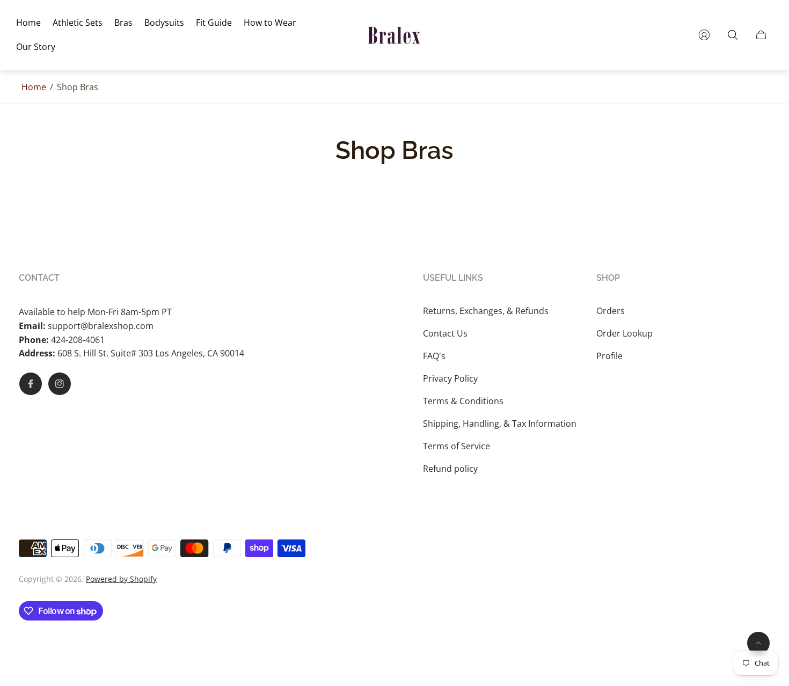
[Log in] (704, 35)
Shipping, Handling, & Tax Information (499, 423)
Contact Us (445, 333)
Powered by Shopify (121, 579)
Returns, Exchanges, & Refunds (486, 311)
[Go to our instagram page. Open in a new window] (59, 384)
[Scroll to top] (758, 643)
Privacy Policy (450, 378)
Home (33, 87)
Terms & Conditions (463, 401)
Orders (610, 311)
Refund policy (450, 469)
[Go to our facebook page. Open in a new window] (30, 384)
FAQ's (434, 356)
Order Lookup (624, 333)
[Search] (732, 35)
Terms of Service (456, 446)
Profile (609, 356)
